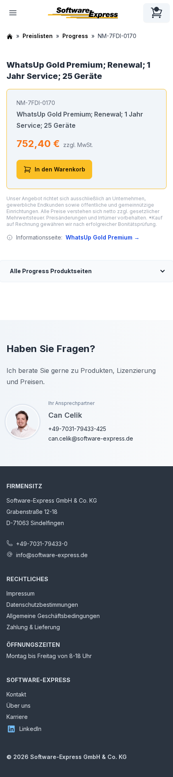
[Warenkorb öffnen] (156, 12)
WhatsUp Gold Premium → (103, 237)
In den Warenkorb (60, 169)
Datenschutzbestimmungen (42, 604)
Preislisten (38, 35)
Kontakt (16, 694)
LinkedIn (30, 728)
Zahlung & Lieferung (33, 627)
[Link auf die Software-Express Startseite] (83, 12)
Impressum (20, 593)
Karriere (17, 716)
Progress (75, 35)
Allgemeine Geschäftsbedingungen (53, 615)
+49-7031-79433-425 (77, 428)
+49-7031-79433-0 (42, 543)
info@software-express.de (52, 555)
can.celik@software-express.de (90, 438)
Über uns (18, 705)
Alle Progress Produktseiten (51, 271)
